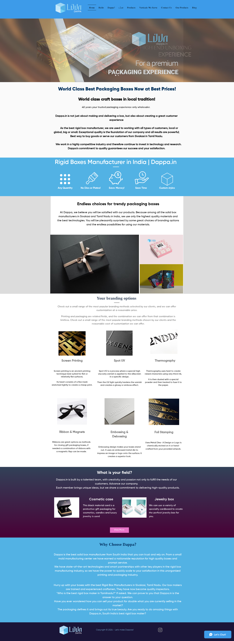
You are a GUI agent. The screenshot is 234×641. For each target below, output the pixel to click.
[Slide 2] (118, 75)
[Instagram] (160, 630)
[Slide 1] (115, 75)
